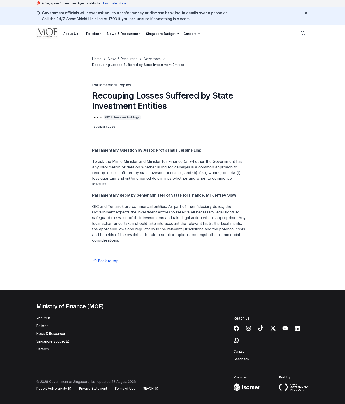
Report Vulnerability (51, 388)
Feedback (241, 359)
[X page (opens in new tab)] (273, 328)
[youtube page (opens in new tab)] (285, 328)
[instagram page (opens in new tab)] (248, 328)
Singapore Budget (50, 341)
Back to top (108, 261)
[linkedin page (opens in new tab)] (297, 328)
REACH (150, 388)
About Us (43, 318)
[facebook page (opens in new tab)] (236, 328)
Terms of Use (125, 388)
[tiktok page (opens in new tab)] (261, 328)
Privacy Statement (93, 388)
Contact (239, 351)
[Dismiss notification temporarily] (305, 13)
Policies (42, 326)
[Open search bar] (303, 33)
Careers (42, 349)
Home (96, 59)
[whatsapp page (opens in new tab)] (236, 340)
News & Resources (122, 59)
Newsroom (152, 59)
